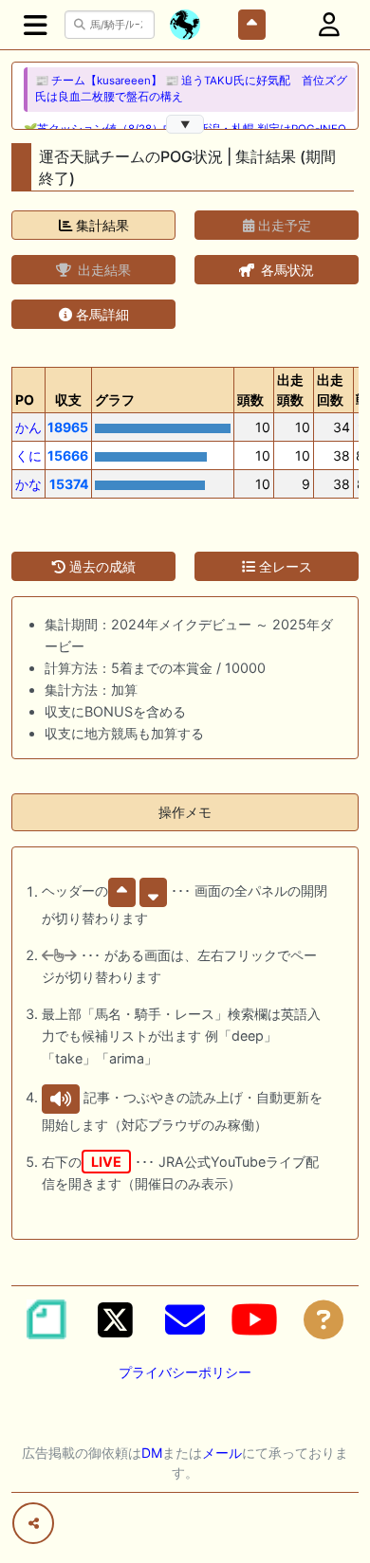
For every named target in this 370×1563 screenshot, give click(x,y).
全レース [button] (283, 566)
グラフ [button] (115, 399)
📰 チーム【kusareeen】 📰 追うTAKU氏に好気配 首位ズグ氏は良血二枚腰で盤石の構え (191, 88)
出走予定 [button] (282, 225)
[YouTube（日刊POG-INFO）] (254, 1319)
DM (151, 1453)
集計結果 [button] (100, 225)
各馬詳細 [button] (100, 314)
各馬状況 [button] (285, 270)
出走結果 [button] (102, 270)
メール (222, 1453)
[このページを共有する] (33, 1523)
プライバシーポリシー (185, 1372)
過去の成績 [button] (100, 566)
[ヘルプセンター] (323, 1319)
